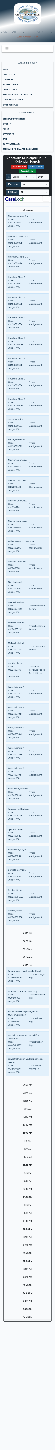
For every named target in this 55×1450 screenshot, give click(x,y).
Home (5, 69)
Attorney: (14, 184)
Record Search (19, 166)
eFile (5, 139)
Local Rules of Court (14, 100)
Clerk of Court (10, 90)
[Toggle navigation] (7, 48)
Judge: (11, 225)
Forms (6, 129)
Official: (13, 192)
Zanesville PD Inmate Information (20, 149)
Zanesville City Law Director (17, 95)
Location (8, 79)
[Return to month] (8, 177)
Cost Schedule (10, 105)
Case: (11, 219)
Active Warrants (11, 144)
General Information (14, 119)
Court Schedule (27, 171)
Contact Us (9, 74)
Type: (32, 219)
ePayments (8, 134)
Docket (7, 124)
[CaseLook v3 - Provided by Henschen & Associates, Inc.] (14, 199)
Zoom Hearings (10, 85)
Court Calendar (36, 166)
